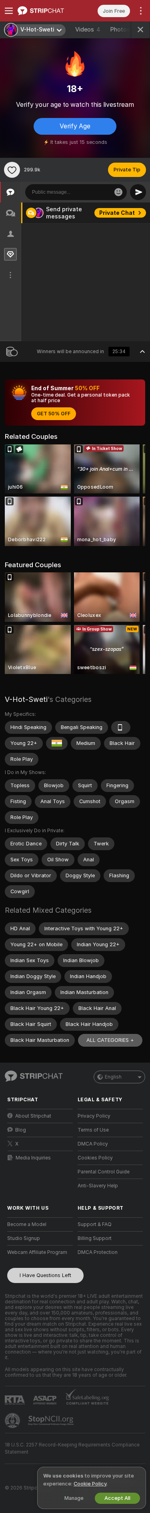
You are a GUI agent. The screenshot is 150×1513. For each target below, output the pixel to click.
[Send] (138, 192)
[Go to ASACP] (45, 1400)
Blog (20, 1130)
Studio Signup (23, 1238)
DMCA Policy (93, 1144)
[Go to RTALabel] (15, 1400)
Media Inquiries (33, 1158)
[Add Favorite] (12, 170)
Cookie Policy (90, 1484)
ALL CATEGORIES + (110, 1040)
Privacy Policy (94, 1116)
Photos (123, 29)
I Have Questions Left (45, 1275)
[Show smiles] (118, 192)
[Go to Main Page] (46, 10)
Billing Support (95, 1238)
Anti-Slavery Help (98, 1186)
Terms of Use (93, 1130)
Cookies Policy (95, 1158)
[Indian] (57, 743)
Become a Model (26, 1224)
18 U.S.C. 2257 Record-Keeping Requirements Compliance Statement (72, 1448)
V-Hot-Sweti (26, 699)
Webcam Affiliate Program (37, 1252)
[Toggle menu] (9, 11)
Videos (87, 29)
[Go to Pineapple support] (13, 1420)
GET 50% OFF (53, 414)
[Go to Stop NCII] (51, 1420)
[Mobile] (120, 727)
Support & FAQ (95, 1224)
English (113, 1077)
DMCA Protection (98, 1252)
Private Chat (117, 213)
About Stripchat (33, 1116)
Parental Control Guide (104, 1172)
